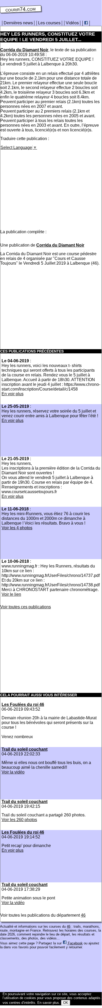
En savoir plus (48, 1003)
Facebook (75, 943)
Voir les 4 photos (17, 528)
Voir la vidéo (13, 772)
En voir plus (12, 394)
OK (65, 1003)
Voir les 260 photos (19, 819)
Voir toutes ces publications (25, 607)
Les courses (49, 23)
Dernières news (18, 23)
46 (83, 915)
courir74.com (20, 9)
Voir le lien (11, 594)
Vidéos (72, 23)
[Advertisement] (44, 186)
